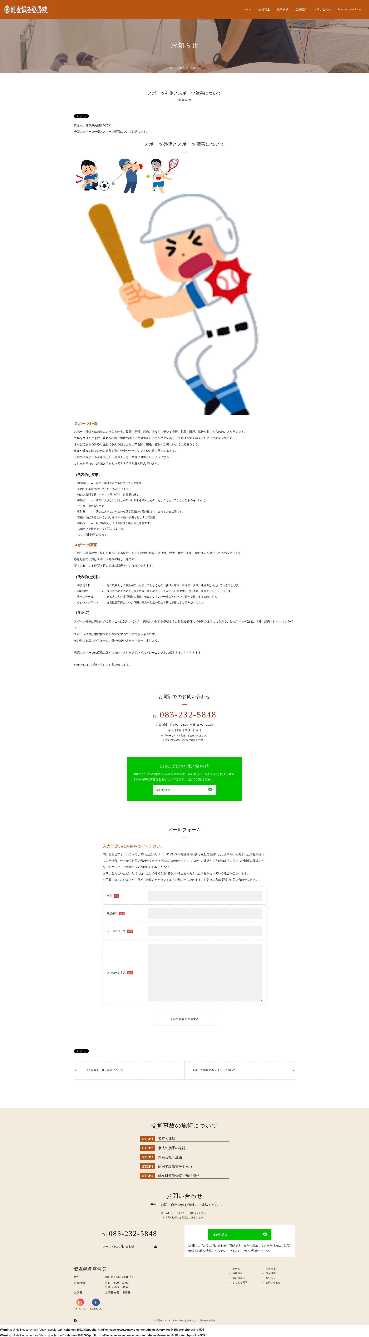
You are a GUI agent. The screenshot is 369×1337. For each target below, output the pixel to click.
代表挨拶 (282, 9)
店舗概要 (301, 9)
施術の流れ (239, 1278)
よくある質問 (240, 1282)
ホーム (247, 9)
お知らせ (271, 1278)
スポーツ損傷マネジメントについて (213, 1070)
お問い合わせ (322, 9)
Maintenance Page (349, 9)
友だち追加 (163, 790)
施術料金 (264, 9)
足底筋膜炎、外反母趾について (104, 1070)
